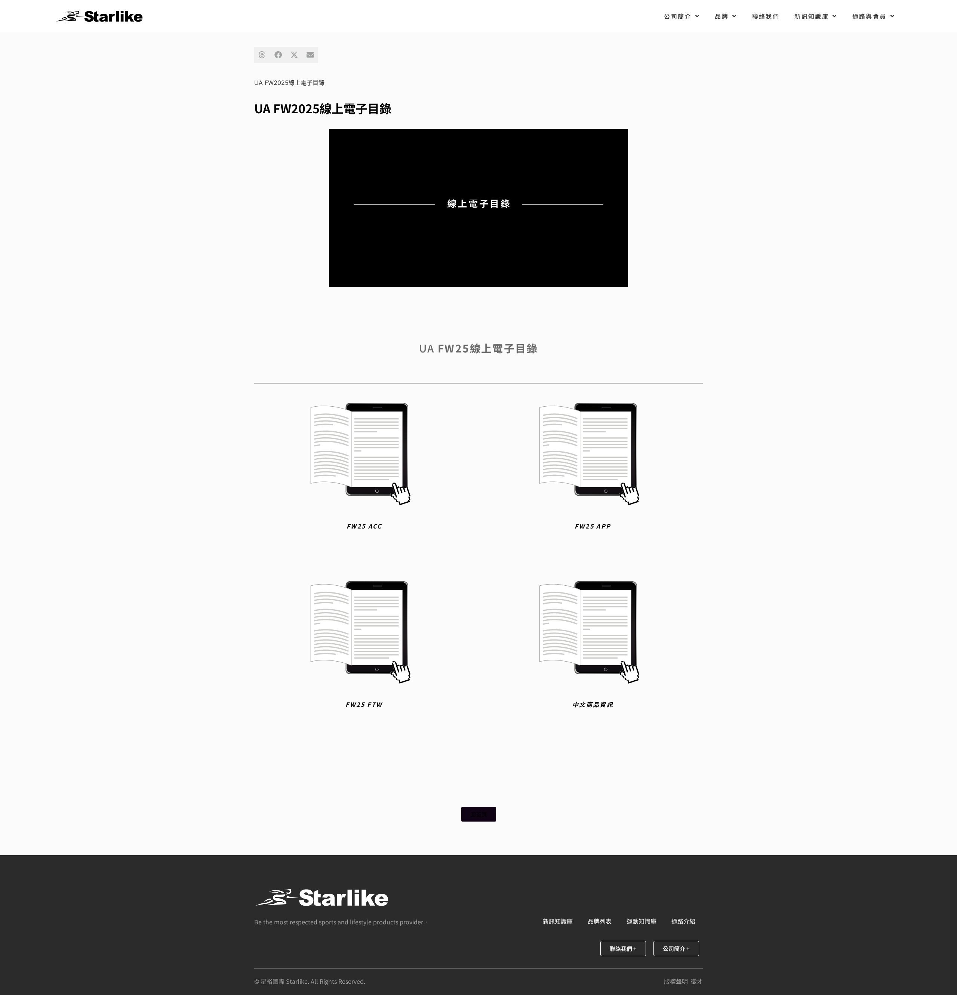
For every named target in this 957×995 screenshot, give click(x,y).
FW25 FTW (363, 704)
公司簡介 (678, 16)
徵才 (697, 981)
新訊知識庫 (811, 16)
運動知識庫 (641, 921)
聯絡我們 (766, 16)
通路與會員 (869, 16)
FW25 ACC (364, 525)
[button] (262, 55)
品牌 (722, 16)
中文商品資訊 (592, 704)
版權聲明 (676, 981)
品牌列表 (600, 921)
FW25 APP (593, 525)
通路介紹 (683, 921)
